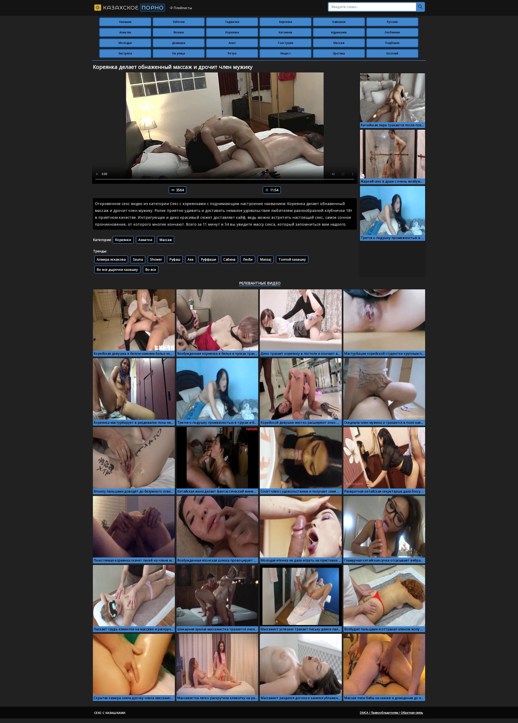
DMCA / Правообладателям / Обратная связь (391, 713)
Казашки (125, 22)
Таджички (232, 22)
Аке (190, 259)
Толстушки (285, 43)
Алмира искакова (111, 259)
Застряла (125, 53)
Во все (150, 269)
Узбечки (179, 22)
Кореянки (232, 32)
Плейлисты (182, 8)
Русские (392, 22)
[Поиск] (420, 7)
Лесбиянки (392, 32)
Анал (232, 43)
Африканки (339, 32)
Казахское (132, 7)
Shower (156, 259)
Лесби (248, 259)
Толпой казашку (292, 259)
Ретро (232, 53)
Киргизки (285, 22)
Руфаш (174, 259)
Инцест (285, 53)
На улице (178, 53)
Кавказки (338, 22)
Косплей (392, 53)
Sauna (138, 259)
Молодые (125, 43)
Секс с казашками (109, 713)
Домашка (178, 43)
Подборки (392, 43)
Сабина (229, 259)
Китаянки (285, 32)
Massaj (265, 259)
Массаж (339, 43)
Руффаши (208, 259)
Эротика (339, 53)
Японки (179, 32)
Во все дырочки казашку (117, 269)
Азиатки (125, 32)
